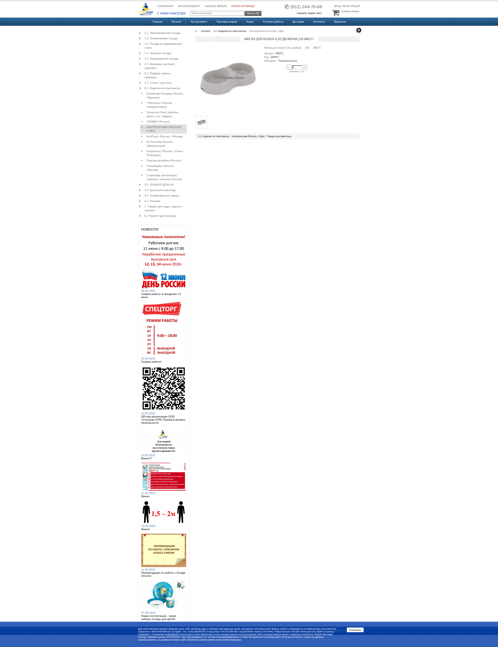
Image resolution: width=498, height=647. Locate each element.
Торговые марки (226, 21)
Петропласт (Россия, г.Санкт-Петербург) (164, 153)
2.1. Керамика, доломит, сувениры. (159, 65)
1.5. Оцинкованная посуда (161, 58)
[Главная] (196, 30)
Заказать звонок (215, 6)
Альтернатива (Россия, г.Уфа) (164, 128)
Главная (157, 21)
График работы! (151, 361)
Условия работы (273, 21)
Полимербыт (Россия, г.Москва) (160, 167)
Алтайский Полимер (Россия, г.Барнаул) (165, 95)
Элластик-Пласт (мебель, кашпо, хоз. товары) (162, 114)
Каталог (176, 21)
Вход (337, 6)
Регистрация (351, 6)
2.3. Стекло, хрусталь (158, 82)
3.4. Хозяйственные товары (161, 195)
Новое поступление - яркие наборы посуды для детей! (158, 617)
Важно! (145, 529)
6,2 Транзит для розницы (160, 215)
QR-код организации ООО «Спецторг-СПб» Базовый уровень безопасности (163, 419)
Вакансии (340, 21)
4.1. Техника (152, 201)
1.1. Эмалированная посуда (162, 32)
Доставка (298, 21)
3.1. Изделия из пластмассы (162, 88)
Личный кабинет (189, 6)
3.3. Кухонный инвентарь (160, 190)
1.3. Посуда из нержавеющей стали (163, 45)
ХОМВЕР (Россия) (158, 121)
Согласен (355, 629)
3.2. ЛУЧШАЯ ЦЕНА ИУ (159, 184)
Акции (250, 21)
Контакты (319, 21)
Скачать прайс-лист (309, 13)
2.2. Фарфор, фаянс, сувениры (157, 75)
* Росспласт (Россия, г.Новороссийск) (159, 104)
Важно (145, 496)
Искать (251, 13)
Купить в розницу (243, 6)
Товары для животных (279, 136)
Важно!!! (146, 458)
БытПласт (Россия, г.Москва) (164, 136)
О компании (165, 6)
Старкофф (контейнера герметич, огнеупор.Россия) (164, 177)
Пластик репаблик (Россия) (163, 160)
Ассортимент (199, 21)
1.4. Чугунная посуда (157, 53)
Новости (149, 229)
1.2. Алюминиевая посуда (161, 38)
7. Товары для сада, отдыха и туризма (163, 208)
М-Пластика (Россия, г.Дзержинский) (159, 143)
